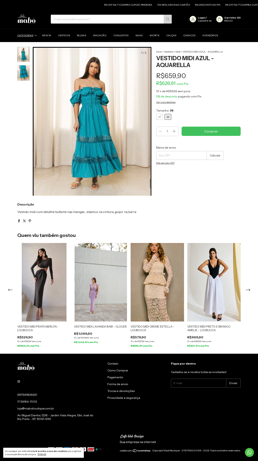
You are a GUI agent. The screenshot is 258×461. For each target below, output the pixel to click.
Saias (139, 35)
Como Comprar (117, 370)
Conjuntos (120, 35)
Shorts (154, 35)
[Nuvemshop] (135, 451)
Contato (112, 363)
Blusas (81, 35)
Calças (171, 35)
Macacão (99, 35)
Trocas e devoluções (121, 391)
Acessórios (210, 35)
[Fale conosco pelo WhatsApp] (249, 452)
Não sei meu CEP (165, 162)
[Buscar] (168, 19)
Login (201, 17)
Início (159, 51)
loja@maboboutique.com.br (35, 408)
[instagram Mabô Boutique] (18, 381)
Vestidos (64, 35)
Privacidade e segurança (123, 398)
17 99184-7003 (27, 401)
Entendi (42, 454)
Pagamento (115, 377)
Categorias (25, 35)
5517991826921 (27, 395)
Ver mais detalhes (166, 102)
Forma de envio (117, 384)
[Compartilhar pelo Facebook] (19, 221)
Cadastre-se (204, 20)
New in (46, 35)
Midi (178, 51)
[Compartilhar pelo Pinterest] (29, 221)
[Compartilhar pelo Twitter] (25, 221)
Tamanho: (165, 110)
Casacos (189, 35)
